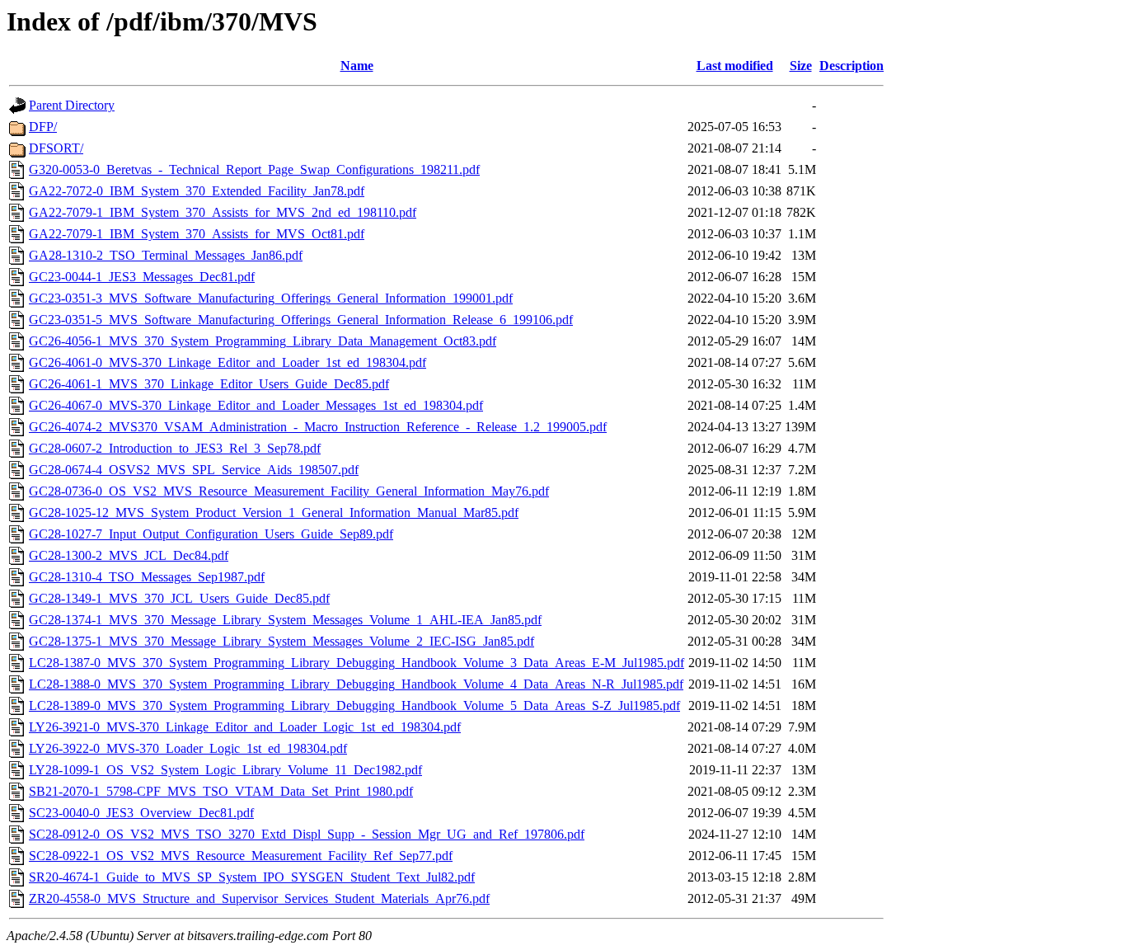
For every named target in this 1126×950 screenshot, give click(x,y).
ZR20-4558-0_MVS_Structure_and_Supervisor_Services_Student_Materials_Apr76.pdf (259, 898)
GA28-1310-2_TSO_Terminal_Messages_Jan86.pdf (166, 255)
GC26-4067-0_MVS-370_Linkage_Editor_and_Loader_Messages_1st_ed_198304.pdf (256, 405)
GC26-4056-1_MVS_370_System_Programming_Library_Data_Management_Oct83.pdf (262, 341)
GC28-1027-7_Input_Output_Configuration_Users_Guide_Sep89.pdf (211, 534)
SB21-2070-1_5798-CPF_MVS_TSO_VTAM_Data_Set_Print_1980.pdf (221, 791)
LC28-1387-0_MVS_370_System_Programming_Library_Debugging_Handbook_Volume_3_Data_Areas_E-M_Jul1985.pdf (356, 663)
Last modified (735, 66)
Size (801, 66)
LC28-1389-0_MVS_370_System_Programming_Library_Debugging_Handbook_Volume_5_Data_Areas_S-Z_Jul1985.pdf (354, 705)
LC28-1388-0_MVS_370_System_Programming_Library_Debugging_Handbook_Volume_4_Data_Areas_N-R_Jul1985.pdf (356, 684)
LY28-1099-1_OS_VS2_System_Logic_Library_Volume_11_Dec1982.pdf (225, 770)
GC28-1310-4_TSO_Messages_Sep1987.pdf (147, 577)
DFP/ (43, 127)
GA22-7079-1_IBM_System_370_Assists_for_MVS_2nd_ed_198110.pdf (222, 212)
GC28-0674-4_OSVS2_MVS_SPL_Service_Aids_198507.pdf (194, 470)
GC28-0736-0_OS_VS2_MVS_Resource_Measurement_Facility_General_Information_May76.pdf (289, 491)
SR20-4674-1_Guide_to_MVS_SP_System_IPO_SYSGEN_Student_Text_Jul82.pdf (252, 877)
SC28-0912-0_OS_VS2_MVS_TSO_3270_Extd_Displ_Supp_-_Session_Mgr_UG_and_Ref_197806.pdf (306, 834)
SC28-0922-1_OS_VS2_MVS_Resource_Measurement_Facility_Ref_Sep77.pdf (241, 856)
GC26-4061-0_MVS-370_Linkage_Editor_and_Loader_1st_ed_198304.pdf (227, 362)
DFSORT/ (56, 148)
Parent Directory (72, 105)
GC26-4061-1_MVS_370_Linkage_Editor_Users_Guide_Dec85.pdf (209, 384)
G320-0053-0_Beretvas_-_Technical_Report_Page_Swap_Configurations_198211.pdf (254, 169)
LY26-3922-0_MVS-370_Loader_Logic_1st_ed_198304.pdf (188, 748)
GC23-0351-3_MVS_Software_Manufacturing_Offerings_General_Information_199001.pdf (271, 298)
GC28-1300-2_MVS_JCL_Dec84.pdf (128, 555)
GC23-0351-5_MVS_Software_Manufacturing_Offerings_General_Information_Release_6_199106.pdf (301, 320)
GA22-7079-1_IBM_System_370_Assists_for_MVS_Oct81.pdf (196, 234)
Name (356, 66)
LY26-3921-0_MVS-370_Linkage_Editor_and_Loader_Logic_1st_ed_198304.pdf (245, 727)
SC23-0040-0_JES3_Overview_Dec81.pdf (141, 813)
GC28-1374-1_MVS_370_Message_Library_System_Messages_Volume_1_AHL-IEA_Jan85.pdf (285, 620)
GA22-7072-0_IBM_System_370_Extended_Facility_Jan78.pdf (196, 191)
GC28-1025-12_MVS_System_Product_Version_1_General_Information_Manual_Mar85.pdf (273, 513)
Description (851, 66)
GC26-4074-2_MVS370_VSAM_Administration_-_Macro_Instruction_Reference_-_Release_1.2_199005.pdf (318, 427)
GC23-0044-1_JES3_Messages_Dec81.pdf (142, 277)
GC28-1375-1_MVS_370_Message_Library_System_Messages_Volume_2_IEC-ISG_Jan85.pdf (281, 641)
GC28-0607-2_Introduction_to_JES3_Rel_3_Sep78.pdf (175, 448)
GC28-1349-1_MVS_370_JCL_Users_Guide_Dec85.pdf (179, 598)
